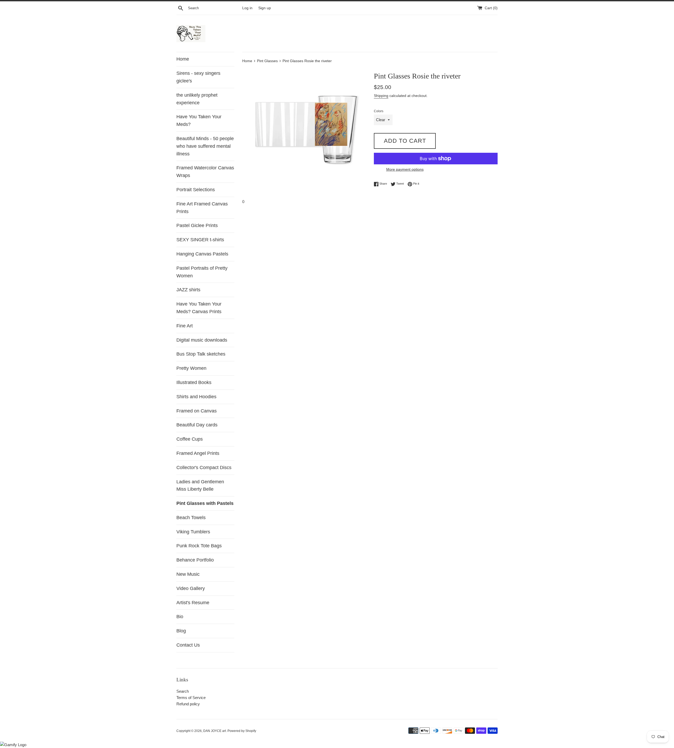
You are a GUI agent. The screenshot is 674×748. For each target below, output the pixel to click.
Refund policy (188, 704)
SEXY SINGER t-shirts (200, 239)
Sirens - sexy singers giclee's (198, 77)
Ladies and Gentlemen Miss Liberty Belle (200, 485)
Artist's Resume (192, 602)
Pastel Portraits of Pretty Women (201, 271)
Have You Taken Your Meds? (198, 120)
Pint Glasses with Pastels (205, 503)
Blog (181, 630)
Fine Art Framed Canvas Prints (202, 207)
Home (182, 59)
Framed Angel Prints (197, 453)
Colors (378, 111)
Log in (247, 8)
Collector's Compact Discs (203, 467)
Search (182, 691)
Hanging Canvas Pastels (202, 254)
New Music (188, 574)
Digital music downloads (201, 340)
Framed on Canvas (196, 411)
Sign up (264, 8)
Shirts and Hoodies (196, 396)
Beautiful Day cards (196, 424)
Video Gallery (190, 588)
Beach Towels (191, 517)
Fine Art (184, 325)
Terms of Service (191, 697)
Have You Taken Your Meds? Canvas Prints (198, 307)
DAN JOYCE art (214, 731)
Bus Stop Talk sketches (200, 354)
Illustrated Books (193, 382)
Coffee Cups (189, 439)
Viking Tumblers (193, 531)
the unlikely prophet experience (196, 98)
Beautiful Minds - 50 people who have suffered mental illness (205, 146)
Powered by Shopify (241, 731)
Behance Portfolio (195, 560)
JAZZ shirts (188, 289)
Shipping (381, 96)
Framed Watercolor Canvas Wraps (205, 171)
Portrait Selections (195, 189)
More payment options (405, 169)
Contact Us (188, 645)
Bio (179, 616)
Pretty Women (191, 368)
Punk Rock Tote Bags (199, 545)
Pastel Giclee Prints (197, 225)
